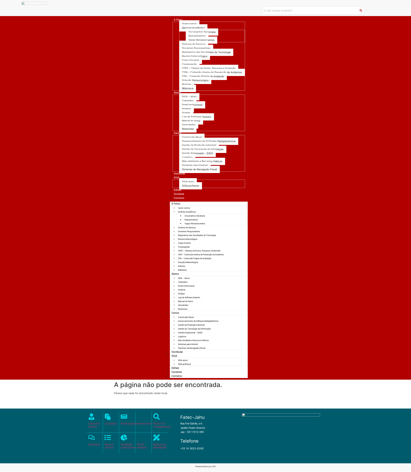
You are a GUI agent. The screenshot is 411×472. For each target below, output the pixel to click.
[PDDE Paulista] (140, 437)
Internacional (143, 423)
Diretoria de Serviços (194, 44)
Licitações (111, 423)
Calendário (188, 100)
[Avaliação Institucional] (124, 437)
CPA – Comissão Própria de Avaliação (203, 76)
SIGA (176, 177)
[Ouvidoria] (91, 437)
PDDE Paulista (141, 446)
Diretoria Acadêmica (193, 27)
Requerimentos (197, 36)
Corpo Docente (190, 60)
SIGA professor (190, 185)
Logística (187, 157)
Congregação (189, 64)
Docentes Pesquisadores (196, 48)
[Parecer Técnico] (108, 437)
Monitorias (188, 128)
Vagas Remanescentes (201, 40)
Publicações (128, 423)
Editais (177, 189)
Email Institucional (192, 104)
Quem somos (189, 23)
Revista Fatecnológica (194, 56)
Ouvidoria (179, 194)
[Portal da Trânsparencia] (156, 416)
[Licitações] (108, 416)
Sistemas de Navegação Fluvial (199, 169)
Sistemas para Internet (195, 165)
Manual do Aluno (191, 120)
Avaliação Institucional (128, 446)
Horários (186, 108)
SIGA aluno (188, 181)
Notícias (186, 84)
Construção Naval (192, 137)
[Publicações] (124, 416)
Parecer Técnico (109, 446)
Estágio (186, 112)
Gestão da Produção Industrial (199, 145)
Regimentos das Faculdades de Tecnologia (206, 52)
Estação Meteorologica (195, 80)
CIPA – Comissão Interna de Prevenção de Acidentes (212, 72)
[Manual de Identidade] (156, 437)
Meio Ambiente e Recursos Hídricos (202, 161)
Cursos (177, 133)
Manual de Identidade (159, 446)
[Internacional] (143, 416)
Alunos (177, 92)
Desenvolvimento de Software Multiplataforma (209, 141)
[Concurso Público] (91, 416)
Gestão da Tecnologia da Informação (203, 149)
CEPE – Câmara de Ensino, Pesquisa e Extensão (209, 68)
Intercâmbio (189, 124)
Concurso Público (94, 425)
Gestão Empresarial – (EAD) (197, 153)
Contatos (179, 198)
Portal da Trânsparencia (161, 425)
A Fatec (178, 19)
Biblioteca (187, 88)
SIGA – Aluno (189, 96)
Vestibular (179, 173)
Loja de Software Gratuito (196, 116)
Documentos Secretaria (201, 32)
